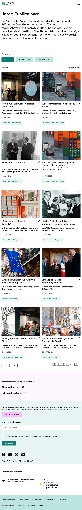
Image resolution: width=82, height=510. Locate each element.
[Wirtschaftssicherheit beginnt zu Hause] (61, 105)
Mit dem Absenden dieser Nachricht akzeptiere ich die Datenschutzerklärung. (32, 436)
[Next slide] (14, 365)
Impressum (31, 505)
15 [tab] (76, 364)
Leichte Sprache (23, 499)
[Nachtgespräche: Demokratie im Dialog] (20, 340)
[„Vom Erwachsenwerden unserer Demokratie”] (20, 105)
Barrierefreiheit (50, 499)
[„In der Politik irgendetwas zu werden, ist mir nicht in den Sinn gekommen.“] (61, 223)
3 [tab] (63, 364)
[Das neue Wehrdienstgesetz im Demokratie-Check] (61, 340)
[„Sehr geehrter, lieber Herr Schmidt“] (20, 223)
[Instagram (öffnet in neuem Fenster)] (16, 454)
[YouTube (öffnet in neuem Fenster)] (10, 454)
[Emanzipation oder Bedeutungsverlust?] (61, 282)
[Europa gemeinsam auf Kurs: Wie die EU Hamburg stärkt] (20, 282)
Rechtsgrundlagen (8, 505)
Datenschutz (37, 499)
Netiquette (62, 499)
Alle (6, 59)
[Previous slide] (5, 365)
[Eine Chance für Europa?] (20, 164)
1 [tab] (54, 364)
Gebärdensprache (8, 499)
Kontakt (41, 505)
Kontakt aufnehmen (12, 414)
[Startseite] (8, 4)
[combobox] (24, 59)
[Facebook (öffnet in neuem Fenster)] (3, 454)
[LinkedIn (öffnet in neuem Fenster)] (23, 454)
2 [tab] (58, 364)
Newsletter (21, 505)
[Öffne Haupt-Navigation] (78, 4)
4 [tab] (67, 364)
